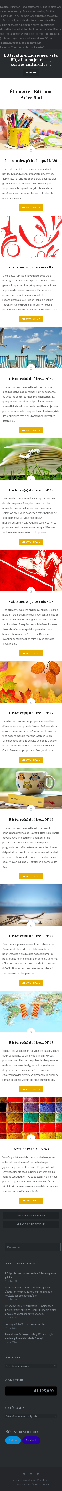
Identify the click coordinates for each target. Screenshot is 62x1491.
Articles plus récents (31, 1224)
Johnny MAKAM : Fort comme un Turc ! (26, 1324)
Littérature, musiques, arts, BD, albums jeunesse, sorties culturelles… (31, 59)
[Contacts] (24, 1473)
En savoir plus (31, 207)
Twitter (13, 1440)
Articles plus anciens (31, 1215)
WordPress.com (40, 1483)
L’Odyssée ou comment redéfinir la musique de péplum (30, 1275)
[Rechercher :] (33, 1247)
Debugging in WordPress (19, 33)
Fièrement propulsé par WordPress (30, 1479)
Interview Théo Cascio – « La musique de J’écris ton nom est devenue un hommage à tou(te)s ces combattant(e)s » (28, 1291)
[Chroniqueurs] (31, 1473)
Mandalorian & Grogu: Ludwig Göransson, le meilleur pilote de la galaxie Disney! (29, 1336)
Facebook (31, 1440)
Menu (32, 72)
